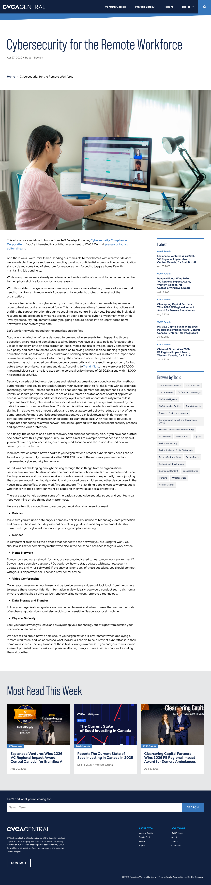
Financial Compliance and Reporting (176, 429)
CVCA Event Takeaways (189, 392)
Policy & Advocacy (168, 443)
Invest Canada (183, 436)
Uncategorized (179, 478)
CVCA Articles (193, 385)
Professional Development (171, 464)
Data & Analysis (193, 406)
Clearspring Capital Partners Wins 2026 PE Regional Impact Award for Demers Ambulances (176, 307)
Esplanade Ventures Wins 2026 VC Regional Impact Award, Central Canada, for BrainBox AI (176, 259)
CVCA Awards (164, 251)
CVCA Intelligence (168, 399)
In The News (165, 436)
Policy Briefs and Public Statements (176, 450)
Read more (38, 739)
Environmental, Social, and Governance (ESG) (178, 421)
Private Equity (192, 457)
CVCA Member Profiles (170, 406)
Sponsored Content (168, 471)
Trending (163, 478)
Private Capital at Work (170, 457)
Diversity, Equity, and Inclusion (173, 413)
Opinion (198, 436)
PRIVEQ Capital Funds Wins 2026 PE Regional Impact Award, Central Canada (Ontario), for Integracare (178, 329)
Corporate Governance (170, 385)
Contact (19, 863)
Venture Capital (166, 485)
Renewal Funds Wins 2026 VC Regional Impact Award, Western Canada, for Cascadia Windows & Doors (174, 283)
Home (11, 76)
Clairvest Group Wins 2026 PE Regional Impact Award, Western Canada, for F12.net (174, 352)
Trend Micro (91, 366)
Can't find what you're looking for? (29, 799)
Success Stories (190, 471)
